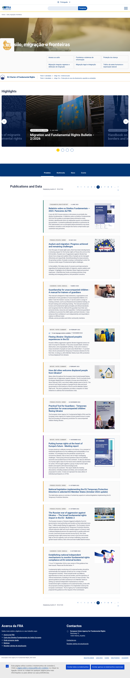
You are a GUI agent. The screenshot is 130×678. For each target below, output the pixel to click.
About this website (89, 658)
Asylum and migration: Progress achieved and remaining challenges (68, 245)
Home (3, 14)
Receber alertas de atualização (15, 646)
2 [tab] (62, 150)
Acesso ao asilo (54, 57)
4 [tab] (72, 150)
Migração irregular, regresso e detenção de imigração (59, 66)
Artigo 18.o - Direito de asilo (62, 76)
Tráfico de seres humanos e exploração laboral (113, 66)
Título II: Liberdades (45, 76)
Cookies (107, 658)
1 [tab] (58, 150)
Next (125, 121)
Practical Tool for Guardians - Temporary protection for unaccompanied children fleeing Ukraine (67, 408)
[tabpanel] (65, 121)
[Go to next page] (118, 187)
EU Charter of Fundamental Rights (21, 77)
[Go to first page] (78, 187)
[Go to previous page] (81, 187)
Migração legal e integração (86, 65)
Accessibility (125, 658)
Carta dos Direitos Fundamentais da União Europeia (22, 638)
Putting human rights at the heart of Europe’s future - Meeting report (65, 444)
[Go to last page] (118, 190)
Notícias (7, 643)
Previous (4, 121)
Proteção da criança (110, 57)
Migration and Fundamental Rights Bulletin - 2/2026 (62, 137)
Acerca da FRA (9, 635)
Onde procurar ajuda (11, 640)
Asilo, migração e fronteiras (14, 14)
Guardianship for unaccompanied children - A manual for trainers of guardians (69, 291)
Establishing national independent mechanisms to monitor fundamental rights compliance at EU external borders (69, 557)
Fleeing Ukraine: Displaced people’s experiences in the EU (65, 338)
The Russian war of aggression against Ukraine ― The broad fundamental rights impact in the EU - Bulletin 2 (68, 515)
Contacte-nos (71, 640)
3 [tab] (67, 150)
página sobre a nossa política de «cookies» (33, 668)
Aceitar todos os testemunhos (78, 667)
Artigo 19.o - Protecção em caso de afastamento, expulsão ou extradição (75, 78)
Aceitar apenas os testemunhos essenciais (107, 667)
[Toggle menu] (126, 8)
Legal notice (99, 658)
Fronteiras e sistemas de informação (84, 58)
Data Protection (115, 658)
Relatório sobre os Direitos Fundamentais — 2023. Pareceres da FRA (69, 209)
